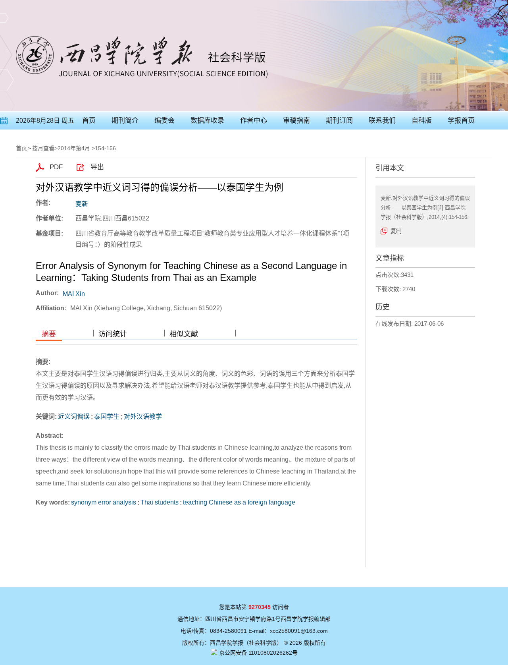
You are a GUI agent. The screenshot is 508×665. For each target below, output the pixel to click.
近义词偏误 (74, 416)
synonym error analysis (103, 502)
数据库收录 (207, 120)
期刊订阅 (339, 120)
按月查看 (43, 148)
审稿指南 (296, 120)
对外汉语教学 (143, 416)
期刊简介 (125, 120)
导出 (97, 167)
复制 (396, 231)
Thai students (159, 502)
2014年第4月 (74, 148)
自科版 (422, 120)
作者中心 (253, 120)
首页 (89, 120)
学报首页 (461, 120)
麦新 (81, 204)
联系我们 (382, 120)
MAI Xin (74, 293)
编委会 (164, 120)
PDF (56, 167)
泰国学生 (106, 416)
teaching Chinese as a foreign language (239, 502)
